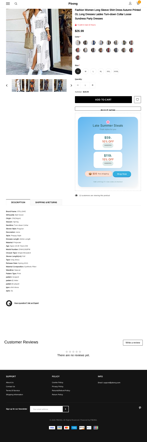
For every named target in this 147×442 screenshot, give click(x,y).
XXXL (116, 71)
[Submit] (65, 409)
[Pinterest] (140, 408)
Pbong (73, 3)
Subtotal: (78, 92)
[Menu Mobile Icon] (8, 3)
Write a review (133, 342)
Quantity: (78, 79)
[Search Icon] (16, 3)
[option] (39, 42)
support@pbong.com (112, 383)
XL (101, 71)
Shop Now (122, 174)
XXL (108, 71)
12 (80, 195)
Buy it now (108, 110)
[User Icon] (130, 4)
